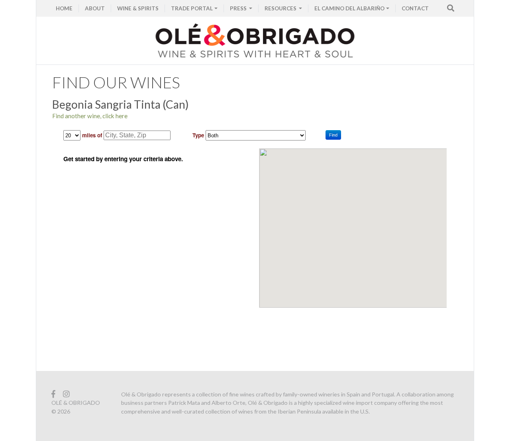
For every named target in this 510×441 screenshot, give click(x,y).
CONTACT (415, 8)
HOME (64, 8)
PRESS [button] (239, 8)
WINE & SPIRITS (138, 8)
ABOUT (95, 8)
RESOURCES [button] (281, 8)
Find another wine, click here (90, 115)
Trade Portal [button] (192, 8)
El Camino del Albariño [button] (349, 8)
